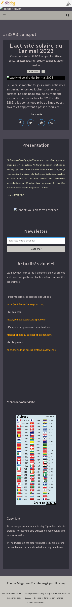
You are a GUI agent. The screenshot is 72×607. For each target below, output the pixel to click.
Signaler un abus (14, 598)
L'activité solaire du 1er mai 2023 (36, 48)
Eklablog (59, 583)
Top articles (52, 593)
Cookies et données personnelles (48, 598)
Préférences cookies (35, 602)
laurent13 (20, 593)
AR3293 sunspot (40, 56)
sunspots (50, 61)
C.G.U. (28, 598)
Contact (63, 593)
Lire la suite (36, 114)
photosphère (23, 61)
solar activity (38, 61)
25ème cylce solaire (20, 56)
